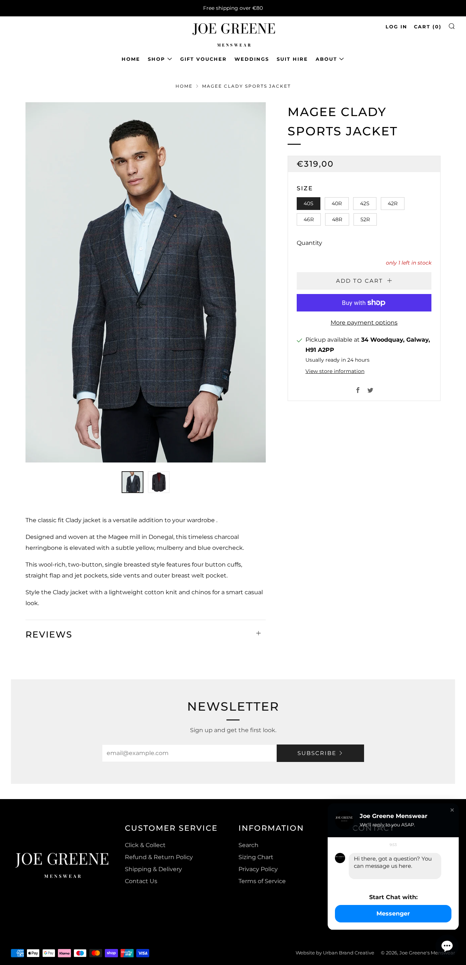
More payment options (364, 322)
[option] (145, 282)
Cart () (428, 26)
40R (337, 203)
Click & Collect (145, 845)
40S (308, 203)
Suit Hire (292, 59)
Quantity (309, 242)
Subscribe (316, 753)
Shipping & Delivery (153, 869)
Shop (156, 59)
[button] (132, 482)
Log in (396, 26)
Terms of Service (262, 881)
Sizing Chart (255, 857)
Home (131, 59)
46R (309, 219)
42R (393, 203)
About (326, 59)
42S (365, 203)
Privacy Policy (258, 869)
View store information (334, 371)
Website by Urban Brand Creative (335, 953)
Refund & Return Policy (159, 857)
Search (248, 845)
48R (337, 219)
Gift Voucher (203, 59)
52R (365, 219)
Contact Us (141, 881)
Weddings (251, 59)
